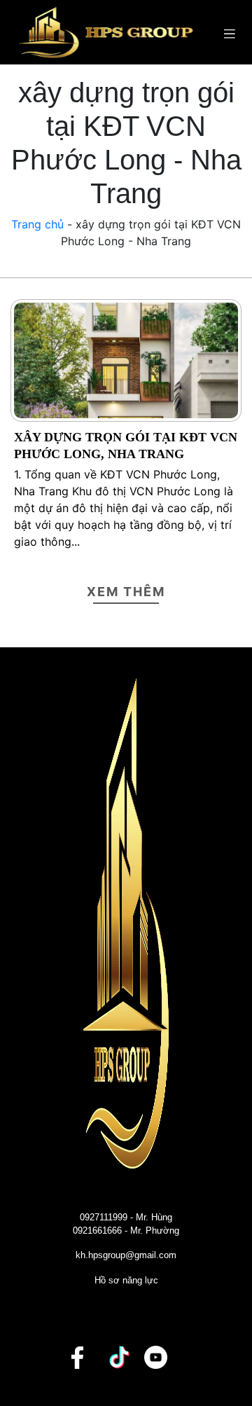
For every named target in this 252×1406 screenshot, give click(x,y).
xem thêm (126, 591)
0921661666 (97, 1230)
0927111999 (103, 1217)
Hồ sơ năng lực (126, 1280)
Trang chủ (37, 224)
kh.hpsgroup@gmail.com (126, 1255)
